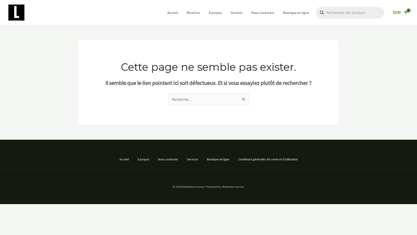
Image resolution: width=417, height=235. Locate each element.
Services (237, 12)
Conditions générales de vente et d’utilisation (268, 159)
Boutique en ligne (296, 12)
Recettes (193, 12)
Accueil (172, 12)
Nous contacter (262, 12)
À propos (215, 12)
